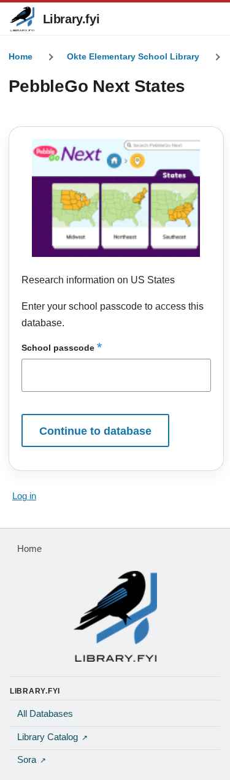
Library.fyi (71, 19)
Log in (24, 496)
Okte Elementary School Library (133, 56)
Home (21, 56)
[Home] (115, 616)
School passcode (57, 348)
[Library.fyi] (22, 19)
